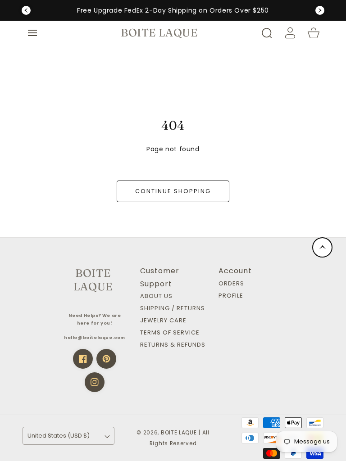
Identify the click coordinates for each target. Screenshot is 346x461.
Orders (231, 284)
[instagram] (95, 382)
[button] (32, 33)
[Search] (267, 33)
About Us (156, 296)
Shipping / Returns (172, 308)
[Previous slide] (26, 10)
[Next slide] (319, 10)
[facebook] (83, 359)
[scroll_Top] (322, 247)
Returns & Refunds (172, 345)
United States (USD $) (58, 435)
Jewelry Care (163, 321)
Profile (231, 296)
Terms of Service (170, 333)
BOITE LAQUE (179, 432)
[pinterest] (106, 359)
